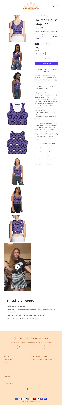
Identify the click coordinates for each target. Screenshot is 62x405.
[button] (4, 6)
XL (37, 47)
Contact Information (9, 383)
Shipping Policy (7, 376)
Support (6, 363)
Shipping (43, 34)
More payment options (46, 66)
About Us (6, 366)
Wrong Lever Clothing (29, 401)
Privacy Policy (7, 380)
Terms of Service (8, 373)
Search (5, 369)
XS (37, 43)
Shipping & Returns (8, 359)
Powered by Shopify (37, 401)
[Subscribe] (43, 347)
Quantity (37, 50)
